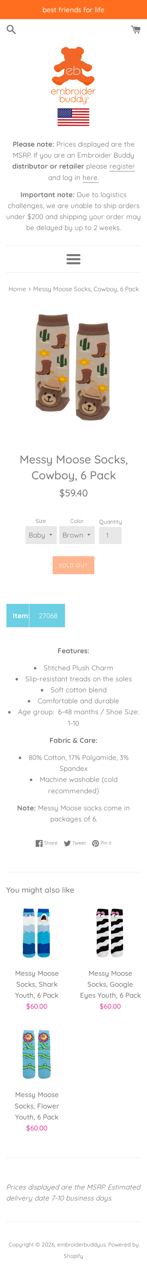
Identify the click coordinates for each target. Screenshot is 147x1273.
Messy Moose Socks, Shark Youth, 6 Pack (37, 984)
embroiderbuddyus (81, 1244)
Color (77, 520)
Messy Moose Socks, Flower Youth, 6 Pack (37, 1105)
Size (41, 520)
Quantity (110, 521)
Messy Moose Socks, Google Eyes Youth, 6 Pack (110, 984)
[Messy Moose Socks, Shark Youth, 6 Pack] (36, 933)
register (122, 166)
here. (90, 177)
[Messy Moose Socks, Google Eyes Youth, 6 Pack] (110, 933)
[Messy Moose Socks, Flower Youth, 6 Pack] (36, 1054)
